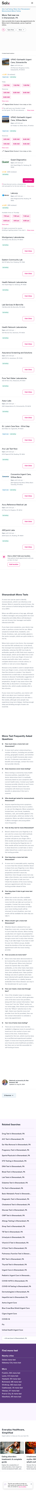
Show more (30, 110)
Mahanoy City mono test (11, 1363)
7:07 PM (6, 85)
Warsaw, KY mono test (10, 1391)
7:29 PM (26, 85)
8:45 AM (26, 93)
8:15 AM (6, 93)
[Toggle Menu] (31, 3)
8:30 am (26, 221)
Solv (3, 9)
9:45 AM (26, 144)
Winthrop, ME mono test (11, 1385)
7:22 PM (16, 85)
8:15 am (16, 221)
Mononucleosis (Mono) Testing (11, 11)
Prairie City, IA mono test (12, 1394)
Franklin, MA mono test (11, 1373)
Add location (13, 564)
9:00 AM (6, 97)
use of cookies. (22, 1486)
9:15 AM (6, 144)
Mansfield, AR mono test (11, 1397)
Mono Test (17, 9)
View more (5, 101)
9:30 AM (16, 144)
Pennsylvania (25, 9)
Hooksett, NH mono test (11, 1379)
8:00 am (6, 221)
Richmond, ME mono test (12, 1382)
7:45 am (26, 216)
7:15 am (6, 216)
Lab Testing (9, 9)
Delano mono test (9, 1360)
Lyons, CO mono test (10, 1376)
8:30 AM (16, 93)
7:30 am (16, 216)
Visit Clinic (28, 180)
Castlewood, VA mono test (12, 1388)
